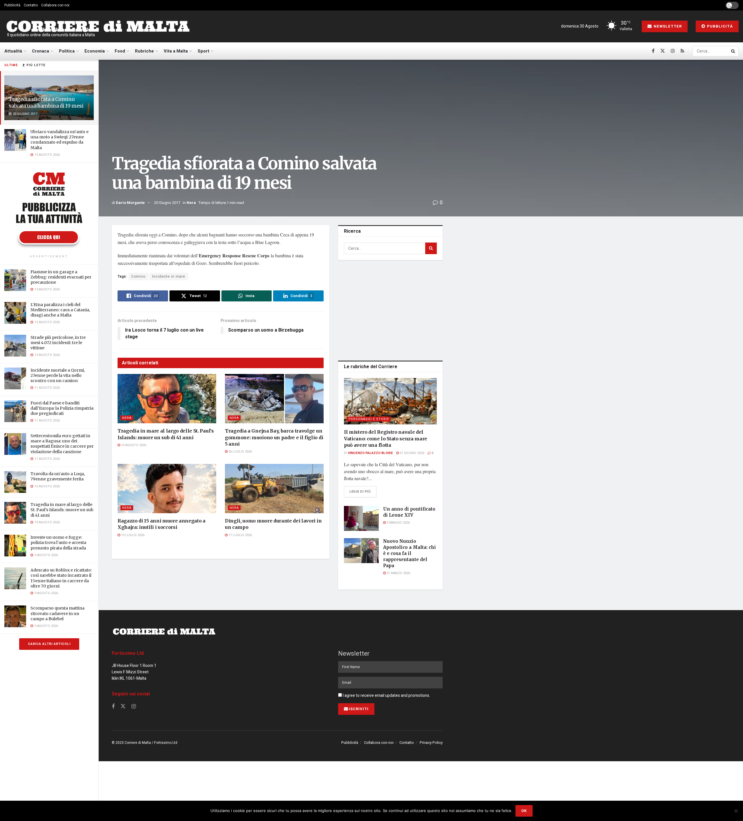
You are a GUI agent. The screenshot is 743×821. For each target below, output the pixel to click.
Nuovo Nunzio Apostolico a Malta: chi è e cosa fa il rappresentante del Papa (409, 553)
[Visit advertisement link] (49, 209)
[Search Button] (733, 51)
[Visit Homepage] (97, 26)
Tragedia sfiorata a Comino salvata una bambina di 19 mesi (46, 102)
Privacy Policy (431, 742)
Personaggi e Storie (369, 419)
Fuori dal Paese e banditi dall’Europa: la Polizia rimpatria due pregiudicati (61, 408)
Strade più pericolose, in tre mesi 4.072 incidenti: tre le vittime (58, 342)
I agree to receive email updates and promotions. (386, 695)
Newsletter (667, 26)
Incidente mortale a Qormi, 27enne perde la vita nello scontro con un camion (57, 375)
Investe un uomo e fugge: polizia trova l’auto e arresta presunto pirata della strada (58, 542)
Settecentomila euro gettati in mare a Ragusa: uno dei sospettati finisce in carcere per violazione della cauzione (62, 443)
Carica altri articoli (49, 643)
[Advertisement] (390, 309)
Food (120, 51)
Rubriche (144, 51)
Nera (191, 202)
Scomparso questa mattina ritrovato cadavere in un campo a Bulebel (57, 613)
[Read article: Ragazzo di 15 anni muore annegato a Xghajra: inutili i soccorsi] (167, 488)
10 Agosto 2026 (133, 445)
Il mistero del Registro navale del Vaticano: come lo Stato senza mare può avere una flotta (385, 438)
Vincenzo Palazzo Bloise (370, 453)
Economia (94, 51)
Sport (203, 51)
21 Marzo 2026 (398, 573)
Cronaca (40, 51)
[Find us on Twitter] (662, 51)
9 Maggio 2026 (398, 522)
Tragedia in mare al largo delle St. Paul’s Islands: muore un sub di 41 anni (61, 510)
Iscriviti (359, 709)
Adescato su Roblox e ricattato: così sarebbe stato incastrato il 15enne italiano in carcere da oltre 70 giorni (61, 578)
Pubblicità (12, 5)
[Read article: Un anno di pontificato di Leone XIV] (361, 518)
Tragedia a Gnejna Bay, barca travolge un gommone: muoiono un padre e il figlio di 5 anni (274, 437)
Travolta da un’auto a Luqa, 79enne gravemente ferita (57, 476)
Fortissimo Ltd (128, 653)
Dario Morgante (130, 202)
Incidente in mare (168, 276)
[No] (736, 811)
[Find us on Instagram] (673, 51)
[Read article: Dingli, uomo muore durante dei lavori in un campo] (274, 488)
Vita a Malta (176, 51)
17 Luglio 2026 (240, 535)
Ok (524, 810)
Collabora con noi (55, 5)
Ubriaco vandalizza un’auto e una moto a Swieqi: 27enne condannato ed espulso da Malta (59, 139)
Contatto (31, 5)
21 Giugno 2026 (411, 453)
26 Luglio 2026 (240, 451)
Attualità (13, 51)
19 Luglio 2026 (132, 535)
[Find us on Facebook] (653, 51)
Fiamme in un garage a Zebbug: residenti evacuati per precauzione (60, 277)
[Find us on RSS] (682, 51)
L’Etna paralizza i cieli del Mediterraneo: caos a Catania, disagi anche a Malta (60, 310)
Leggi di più (362, 491)
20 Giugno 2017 (167, 202)
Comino (138, 276)
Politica (67, 51)
